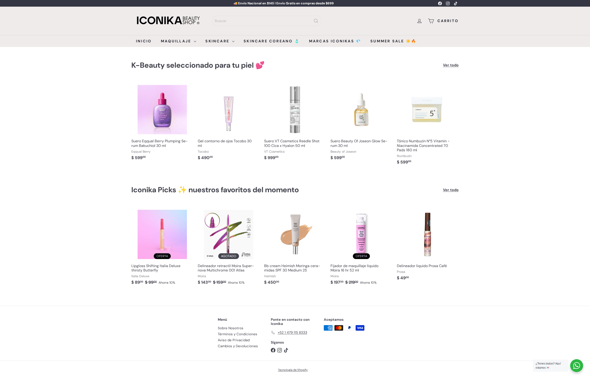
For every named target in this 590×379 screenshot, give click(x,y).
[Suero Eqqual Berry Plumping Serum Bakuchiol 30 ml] (162, 122)
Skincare (218, 41)
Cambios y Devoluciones (238, 346)
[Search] (316, 21)
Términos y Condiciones (237, 334)
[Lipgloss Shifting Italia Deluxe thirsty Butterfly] (162, 247)
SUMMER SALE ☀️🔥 (393, 41)
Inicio (144, 41)
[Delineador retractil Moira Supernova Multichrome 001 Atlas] (229, 247)
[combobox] (267, 21)
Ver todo (451, 65)
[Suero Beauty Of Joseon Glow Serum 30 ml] (361, 122)
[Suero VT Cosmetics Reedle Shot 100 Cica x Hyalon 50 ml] (295, 122)
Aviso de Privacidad (234, 340)
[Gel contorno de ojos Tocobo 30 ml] (229, 122)
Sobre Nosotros (230, 328)
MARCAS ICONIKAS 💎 (335, 41)
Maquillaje (177, 41)
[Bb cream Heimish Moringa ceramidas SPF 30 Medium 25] (295, 247)
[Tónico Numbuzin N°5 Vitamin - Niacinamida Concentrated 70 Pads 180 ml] (428, 124)
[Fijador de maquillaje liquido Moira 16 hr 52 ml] (361, 247)
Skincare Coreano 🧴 (272, 41)
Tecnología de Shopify (293, 370)
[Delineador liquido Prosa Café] (428, 244)
